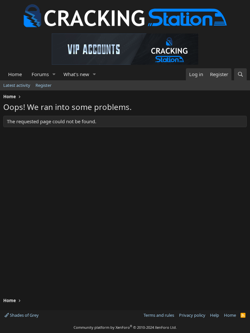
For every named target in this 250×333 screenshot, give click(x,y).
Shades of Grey (24, 315)
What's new (76, 74)
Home (15, 74)
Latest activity (16, 85)
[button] (54, 74)
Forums (40, 74)
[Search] (240, 74)
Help (214, 315)
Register (43, 85)
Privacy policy (192, 315)
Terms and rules (159, 315)
